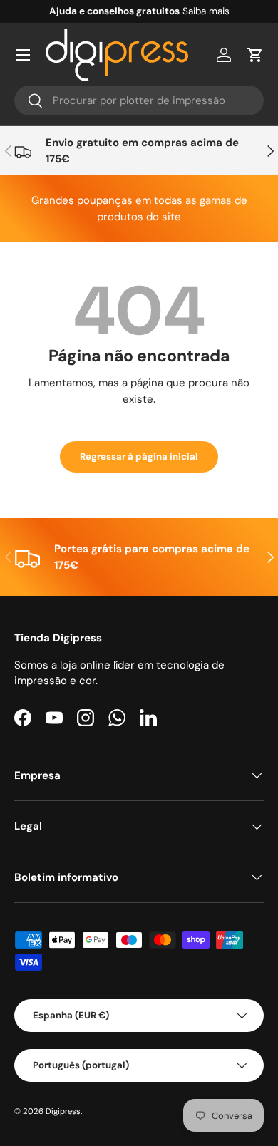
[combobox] (139, 100)
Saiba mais (206, 11)
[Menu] (22, 55)
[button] (255, 55)
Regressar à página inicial (139, 456)
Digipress (63, 1111)
